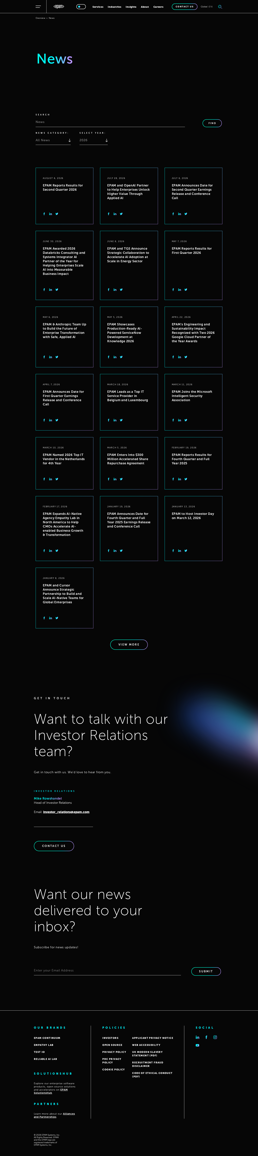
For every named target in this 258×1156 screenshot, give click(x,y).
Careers (158, 6)
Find (212, 123)
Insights (131, 6)
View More (129, 644)
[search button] (220, 7)
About (145, 6)
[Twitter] (56, 213)
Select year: (93, 133)
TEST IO (39, 1052)
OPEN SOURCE (112, 1045)
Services (98, 6)
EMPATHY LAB (43, 1045)
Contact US (54, 846)
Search (43, 114)
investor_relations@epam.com (66, 812)
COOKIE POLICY (113, 1069)
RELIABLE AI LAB (45, 1059)
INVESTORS (110, 1038)
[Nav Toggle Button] (39, 7)
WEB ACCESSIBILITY (146, 1045)
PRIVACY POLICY (114, 1052)
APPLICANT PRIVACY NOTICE (152, 1038)
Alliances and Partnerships (54, 1115)
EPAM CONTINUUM (47, 1038)
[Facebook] (44, 213)
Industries (114, 6)
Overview (40, 18)
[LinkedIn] (50, 213)
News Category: (52, 133)
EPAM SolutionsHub (51, 1091)
